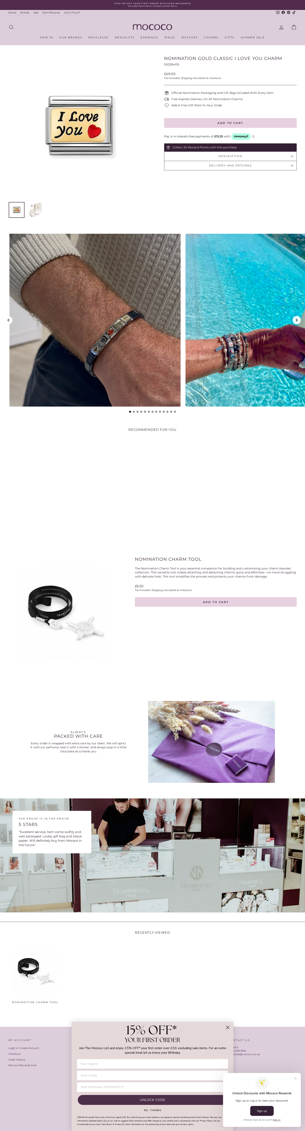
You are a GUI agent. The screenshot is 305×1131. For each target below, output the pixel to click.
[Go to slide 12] (171, 412)
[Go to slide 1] (130, 412)
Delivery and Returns (230, 165)
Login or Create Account (23, 1048)
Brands (24, 12)
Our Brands (70, 37)
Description (230, 156)
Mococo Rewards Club (22, 1065)
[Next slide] (297, 320)
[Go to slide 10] (164, 412)
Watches (189, 37)
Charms (211, 37)
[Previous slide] (8, 320)
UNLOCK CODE (152, 1100)
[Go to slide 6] (149, 412)
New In (46, 37)
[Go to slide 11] (167, 412)
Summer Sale (253, 37)
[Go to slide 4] (141, 412)
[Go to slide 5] (145, 412)
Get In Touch (72, 12)
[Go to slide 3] (138, 412)
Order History (16, 1059)
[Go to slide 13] (175, 412)
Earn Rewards (51, 12)
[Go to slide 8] (156, 412)
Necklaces (98, 37)
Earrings (149, 37)
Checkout (14, 1053)
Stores (12, 12)
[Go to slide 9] (160, 412)
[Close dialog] (227, 1027)
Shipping (186, 78)
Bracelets (125, 37)
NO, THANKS (152, 1110)
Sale (35, 12)
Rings (170, 37)
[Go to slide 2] (134, 412)
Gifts (229, 37)
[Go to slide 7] (152, 412)
